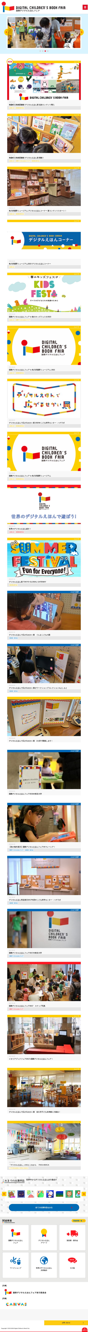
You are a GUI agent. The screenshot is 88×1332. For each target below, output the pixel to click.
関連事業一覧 (77, 1221)
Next (82, 32)
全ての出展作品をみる (44, 1207)
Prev (6, 32)
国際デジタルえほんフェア (16, 850)
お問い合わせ (66, 1323)
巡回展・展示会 (14, 638)
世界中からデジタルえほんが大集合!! (41, 1180)
